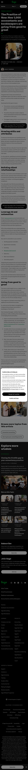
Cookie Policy (5, 389)
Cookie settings (14, 398)
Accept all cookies (14, 394)
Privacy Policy (15, 389)
